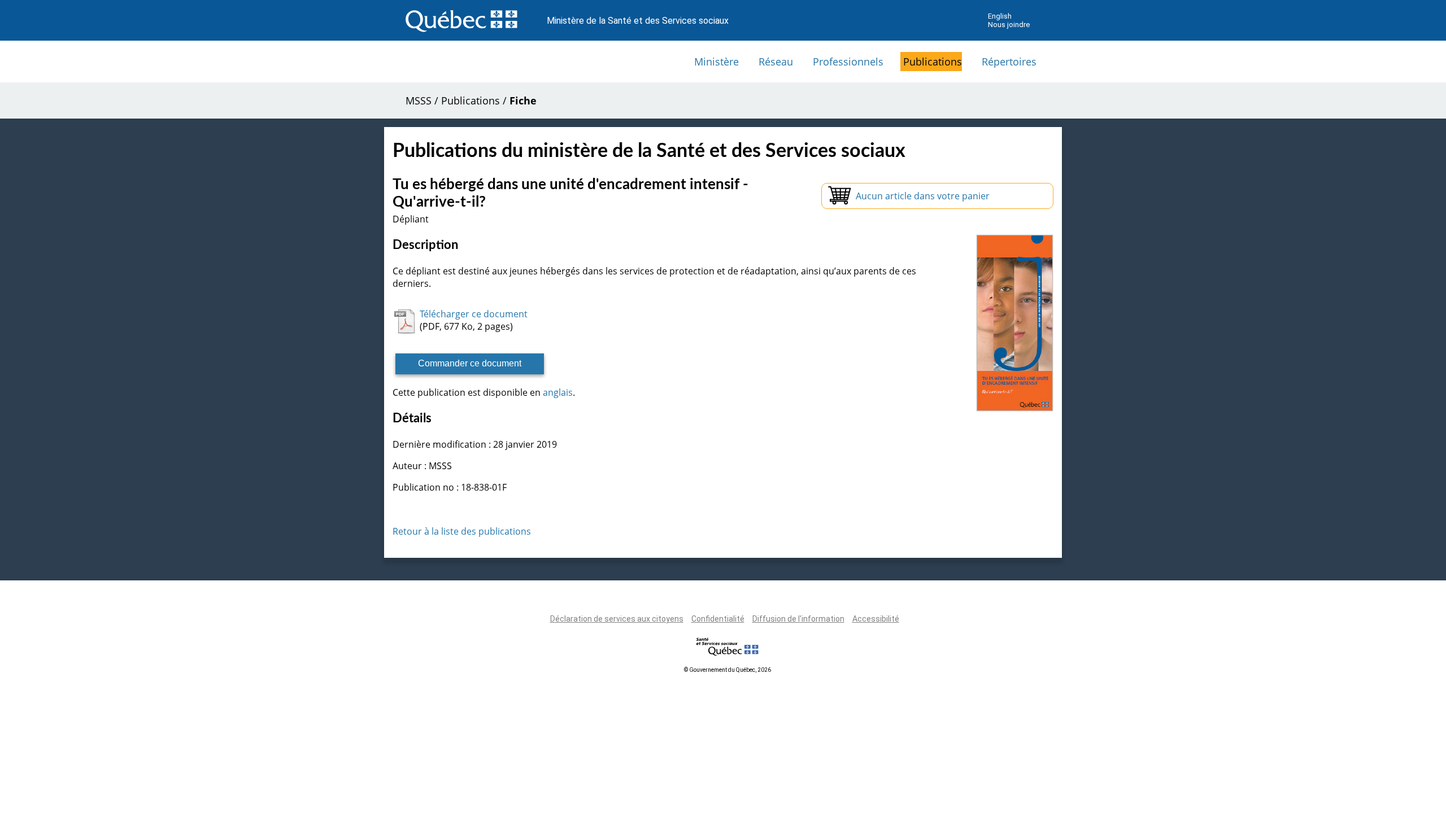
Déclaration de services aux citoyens (616, 618)
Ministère (716, 61)
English (1000, 16)
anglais (558, 392)
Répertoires (1009, 61)
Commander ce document (469, 363)
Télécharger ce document (474, 314)
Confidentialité (717, 618)
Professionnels (848, 61)
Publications (932, 61)
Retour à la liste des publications (462, 531)
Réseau (776, 61)
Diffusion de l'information (798, 618)
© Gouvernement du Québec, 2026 (727, 670)
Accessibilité (875, 618)
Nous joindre (1009, 24)
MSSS (419, 100)
